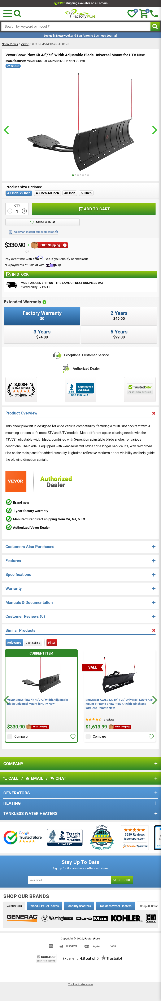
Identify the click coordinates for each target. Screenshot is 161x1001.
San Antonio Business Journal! (97, 35)
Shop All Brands (150, 906)
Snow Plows (10, 44)
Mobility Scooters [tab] (79, 906)
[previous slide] (7, 130)
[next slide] (154, 130)
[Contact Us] (154, 13)
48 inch (69, 193)
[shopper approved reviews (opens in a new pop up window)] (21, 389)
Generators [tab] (14, 905)
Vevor (25, 44)
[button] (72, 736)
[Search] (17, 13)
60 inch (86, 193)
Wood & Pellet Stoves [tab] (44, 906)
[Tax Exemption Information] (56, 231)
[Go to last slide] (7, 700)
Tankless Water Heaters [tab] (115, 906)
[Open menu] (7, 13)
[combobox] (76, 26)
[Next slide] (154, 700)
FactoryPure (92, 938)
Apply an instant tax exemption (34, 231)
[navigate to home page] (80, 13)
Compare (21, 737)
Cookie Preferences (80, 984)
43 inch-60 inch (47, 193)
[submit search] (155, 26)
